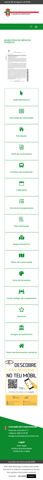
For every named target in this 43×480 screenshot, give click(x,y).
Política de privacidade (21, 448)
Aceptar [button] (31, 476)
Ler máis (22, 476)
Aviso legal (21, 446)
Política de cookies (21, 451)
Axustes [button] (12, 476)
